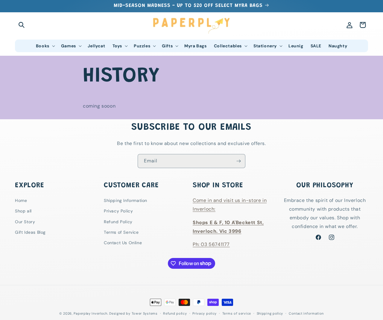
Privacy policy (204, 313)
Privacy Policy (118, 211)
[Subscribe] (238, 161)
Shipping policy (270, 313)
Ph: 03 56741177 (211, 244)
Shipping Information (125, 200)
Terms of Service (121, 232)
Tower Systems (145, 313)
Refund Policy (118, 221)
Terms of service (236, 313)
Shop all (23, 211)
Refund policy (175, 313)
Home (21, 200)
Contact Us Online (123, 242)
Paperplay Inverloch (90, 313)
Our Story (25, 221)
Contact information (306, 313)
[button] (21, 24)
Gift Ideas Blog (30, 232)
